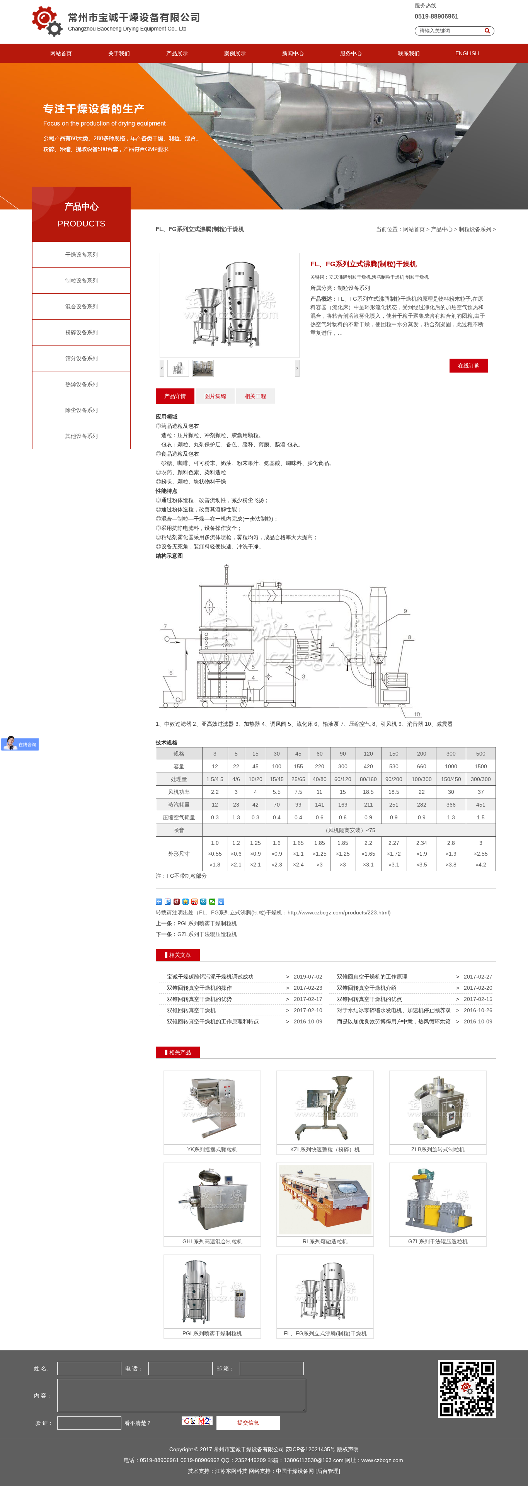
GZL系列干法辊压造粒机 (207, 934)
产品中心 (442, 229)
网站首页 (61, 53)
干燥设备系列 (81, 255)
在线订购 (469, 366)
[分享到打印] (221, 902)
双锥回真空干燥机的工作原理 (370, 977)
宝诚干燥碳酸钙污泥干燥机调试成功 (209, 977)
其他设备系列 (81, 436)
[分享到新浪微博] (194, 902)
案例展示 (235, 53)
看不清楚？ (137, 1423)
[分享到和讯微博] (177, 902)
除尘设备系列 (81, 410)
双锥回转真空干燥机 (190, 1010)
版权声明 (348, 1449)
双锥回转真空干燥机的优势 (198, 999)
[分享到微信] (212, 902)
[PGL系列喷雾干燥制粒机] (212, 1326)
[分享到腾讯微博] (203, 902)
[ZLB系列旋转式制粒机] (438, 1142)
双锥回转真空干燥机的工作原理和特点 (211, 1021)
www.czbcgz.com (382, 1460)
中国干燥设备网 (295, 1471)
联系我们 (409, 53)
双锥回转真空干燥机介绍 (365, 988)
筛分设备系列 (81, 358)
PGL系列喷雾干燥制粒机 (207, 923)
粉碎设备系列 (81, 332)
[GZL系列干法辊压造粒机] (438, 1234)
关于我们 (119, 53)
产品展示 (177, 53)
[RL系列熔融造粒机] (325, 1234)
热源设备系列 (81, 384)
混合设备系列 (81, 306)
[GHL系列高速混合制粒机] (212, 1234)
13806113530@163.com (314, 1460)
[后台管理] (327, 1471)
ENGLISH (467, 53)
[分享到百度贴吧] (168, 902)
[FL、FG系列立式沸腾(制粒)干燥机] (325, 1326)
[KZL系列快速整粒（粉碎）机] (325, 1142)
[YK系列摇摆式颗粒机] (212, 1142)
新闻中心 (293, 53)
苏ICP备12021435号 (311, 1449)
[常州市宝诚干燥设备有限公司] (118, 42)
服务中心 (351, 53)
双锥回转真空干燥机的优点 (368, 999)
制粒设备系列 (81, 280)
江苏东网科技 (231, 1471)
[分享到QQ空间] (185, 902)
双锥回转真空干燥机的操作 (198, 988)
